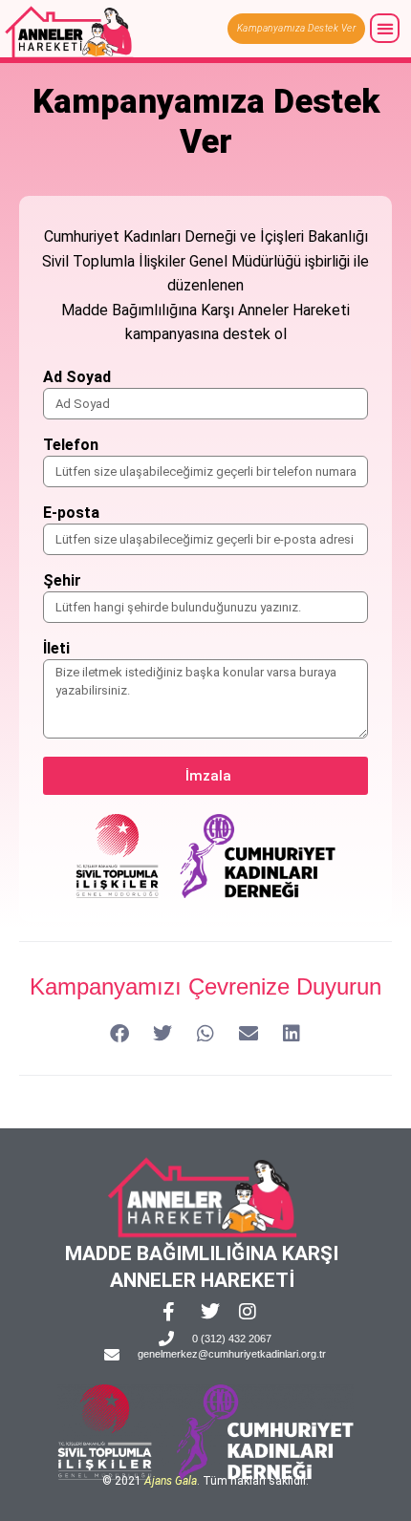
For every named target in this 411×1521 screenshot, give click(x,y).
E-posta (71, 513)
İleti (56, 649)
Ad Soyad (77, 378)
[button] (385, 28)
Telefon (70, 446)
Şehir (62, 581)
